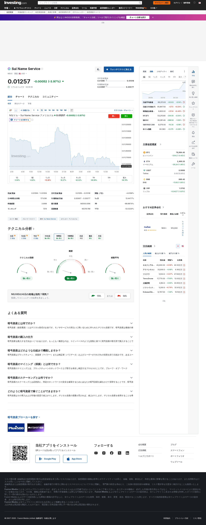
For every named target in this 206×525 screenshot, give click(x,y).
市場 (29, 103)
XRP (148, 188)
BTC (148, 152)
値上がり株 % (160, 253)
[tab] (13, 237)
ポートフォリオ (177, 456)
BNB (148, 179)
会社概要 (142, 444)
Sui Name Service (50, 219)
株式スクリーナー (125, 8)
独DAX (145, 120)
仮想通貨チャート (93, 12)
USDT (148, 170)
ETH (148, 161)
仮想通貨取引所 (64, 12)
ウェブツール (176, 462)
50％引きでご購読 (162, 3)
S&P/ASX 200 (149, 125)
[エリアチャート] (15, 110)
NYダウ (146, 116)
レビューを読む (183, 228)
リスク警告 (197, 518)
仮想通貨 (9, 12)
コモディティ (162, 71)
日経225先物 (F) (149, 107)
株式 (172, 71)
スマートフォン (177, 450)
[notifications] (194, 2)
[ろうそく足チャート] (10, 110)
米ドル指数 (147, 129)
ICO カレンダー (79, 12)
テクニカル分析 (20, 228)
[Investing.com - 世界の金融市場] (15, 3)
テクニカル (33, 96)
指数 (151, 71)
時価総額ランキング (25, 12)
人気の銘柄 (147, 253)
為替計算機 (52, 12)
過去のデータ (19, 103)
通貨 (144, 71)
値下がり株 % (174, 253)
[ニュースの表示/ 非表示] (71, 110)
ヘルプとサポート (146, 456)
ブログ (173, 444)
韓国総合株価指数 (149, 111)
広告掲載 (142, 450)
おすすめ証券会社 (152, 207)
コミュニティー (50, 96)
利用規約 (167, 518)
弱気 (99, 296)
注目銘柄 (147, 246)
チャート (20, 96)
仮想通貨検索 (40, 12)
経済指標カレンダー (107, 8)
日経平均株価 (148, 102)
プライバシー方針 (181, 518)
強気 (125, 296)
